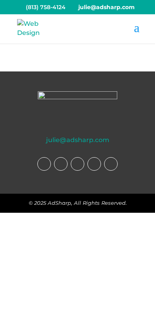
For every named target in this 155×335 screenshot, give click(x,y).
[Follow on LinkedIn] (111, 164)
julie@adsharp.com (77, 140)
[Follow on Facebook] (44, 164)
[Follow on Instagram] (61, 164)
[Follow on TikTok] (77, 164)
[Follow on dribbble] (94, 164)
